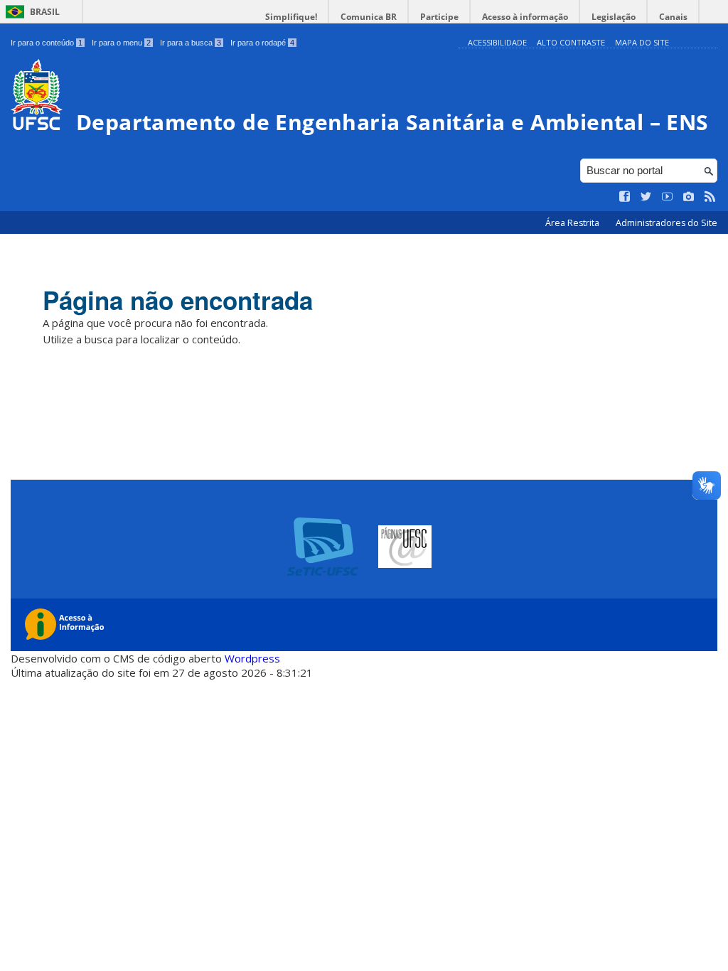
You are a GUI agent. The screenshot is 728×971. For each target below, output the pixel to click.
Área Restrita (573, 223)
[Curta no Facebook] (625, 197)
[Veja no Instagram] (689, 197)
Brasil (45, 12)
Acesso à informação (525, 17)
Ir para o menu (121, 42)
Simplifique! (291, 17)
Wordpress (252, 658)
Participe (439, 17)
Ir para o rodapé (262, 42)
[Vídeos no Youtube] (667, 197)
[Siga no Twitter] (646, 197)
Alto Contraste (571, 42)
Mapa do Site (642, 42)
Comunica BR (369, 17)
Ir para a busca (190, 42)
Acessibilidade (497, 42)
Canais (673, 17)
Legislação (614, 17)
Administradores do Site (666, 223)
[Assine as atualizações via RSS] (710, 197)
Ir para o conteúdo (46, 42)
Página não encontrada (178, 300)
